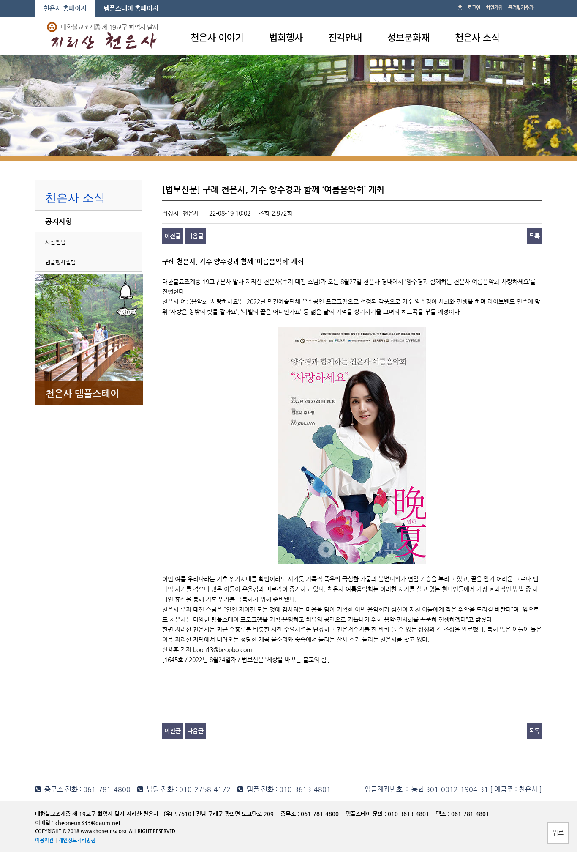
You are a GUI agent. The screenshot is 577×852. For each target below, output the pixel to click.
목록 (534, 236)
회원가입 (494, 8)
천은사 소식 (477, 37)
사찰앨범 (55, 242)
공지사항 (58, 221)
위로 (558, 832)
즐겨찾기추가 (520, 8)
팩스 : (443, 814)
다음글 (195, 236)
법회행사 (286, 37)
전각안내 (345, 37)
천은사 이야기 (217, 37)
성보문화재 (408, 37)
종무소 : (290, 814)
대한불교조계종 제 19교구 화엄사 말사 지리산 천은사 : (98, 814)
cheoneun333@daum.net (87, 822)
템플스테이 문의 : (367, 814)
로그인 (474, 8)
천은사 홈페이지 (65, 8)
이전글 (172, 236)
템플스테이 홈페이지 (130, 8)
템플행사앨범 (60, 262)
